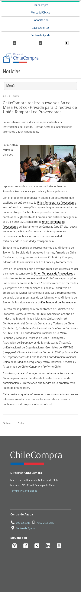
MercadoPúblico (40, 12)
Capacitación (41, 20)
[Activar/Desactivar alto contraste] (66, 43)
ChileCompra (40, 5)
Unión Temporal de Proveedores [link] (56, 202)
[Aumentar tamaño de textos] (14, 43)
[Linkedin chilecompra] (48, 546)
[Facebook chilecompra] (25, 546)
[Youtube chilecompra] (59, 546)
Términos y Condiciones (23, 491)
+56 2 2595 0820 (45, 523)
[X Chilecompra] (36, 546)
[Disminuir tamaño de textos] (40, 43)
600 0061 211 (23, 523)
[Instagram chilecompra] (14, 546)
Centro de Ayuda (40, 35)
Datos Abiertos (41, 28)
